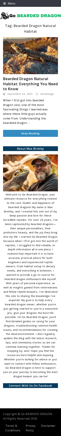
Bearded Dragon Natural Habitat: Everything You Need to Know (30, 83)
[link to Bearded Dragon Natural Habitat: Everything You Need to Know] (30, 55)
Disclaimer (48, 426)
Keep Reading (30, 133)
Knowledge (47, 94)
